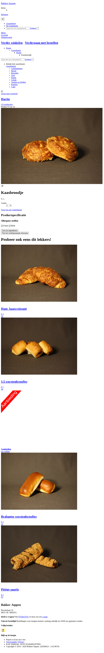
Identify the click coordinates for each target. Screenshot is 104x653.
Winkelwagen (6, 37)
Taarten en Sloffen (18, 82)
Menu (3, 33)
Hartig (18, 53)
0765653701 (24, 617)
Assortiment (16, 50)
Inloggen (4, 14)
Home (8, 48)
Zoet (13, 75)
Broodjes (14, 73)
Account (4, 35)
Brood (13, 71)
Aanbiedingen (16, 68)
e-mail (44, 617)
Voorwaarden (11, 642)
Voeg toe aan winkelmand (11, 210)
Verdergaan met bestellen (41, 42)
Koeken (14, 84)
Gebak (13, 80)
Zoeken (33, 28)
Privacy (21, 642)
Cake (13, 87)
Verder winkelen (12, 42)
